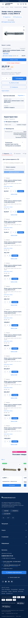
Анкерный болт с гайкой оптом (10, 481)
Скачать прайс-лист (15, 577)
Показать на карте (14, 566)
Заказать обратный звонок (15, 572)
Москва (3, 593)
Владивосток (9, 593)
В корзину (20, 78)
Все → (3, 459)
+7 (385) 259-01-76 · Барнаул (8, 558)
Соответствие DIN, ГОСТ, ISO (12, 613)
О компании (5, 536)
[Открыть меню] (3, 4)
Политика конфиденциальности (8, 616)
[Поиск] (18, 4)
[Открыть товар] (12, 469)
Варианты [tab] (7, 153)
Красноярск (4, 591)
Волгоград (20, 591)
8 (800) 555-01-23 (7, 556)
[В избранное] (23, 26)
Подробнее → (21, 95)
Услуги (3, 530)
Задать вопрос (5, 90)
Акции (3, 613)
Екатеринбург (14, 589)
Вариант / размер (6, 45)
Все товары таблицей (14, 63)
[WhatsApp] (6, 581)
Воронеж (15, 591)
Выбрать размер (14, 59)
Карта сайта (18, 616)
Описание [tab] (18, 153)
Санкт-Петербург (6, 589)
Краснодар (21, 589)
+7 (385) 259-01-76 (5, 1)
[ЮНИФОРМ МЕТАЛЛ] (10, 4)
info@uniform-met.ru (22, 1)
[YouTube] (9, 581)
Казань (10, 591)
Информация (5, 543)
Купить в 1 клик (15, 82)
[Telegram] (3, 581)
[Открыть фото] (23, 30)
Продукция (5, 523)
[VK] (12, 581)
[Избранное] (23, 4)
